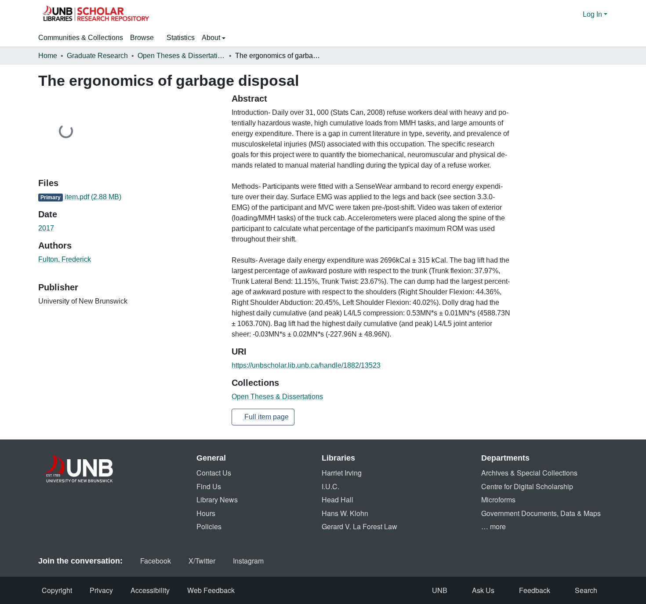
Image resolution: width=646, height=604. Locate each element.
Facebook (155, 561)
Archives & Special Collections (529, 473)
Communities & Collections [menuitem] (80, 37)
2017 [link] (46, 228)
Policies (208, 526)
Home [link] (47, 55)
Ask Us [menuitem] (483, 590)
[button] (95, 15)
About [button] (212, 37)
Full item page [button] (266, 417)
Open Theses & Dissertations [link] (181, 55)
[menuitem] (145, 38)
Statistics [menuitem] (181, 37)
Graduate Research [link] (97, 55)
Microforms (498, 499)
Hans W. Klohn (345, 513)
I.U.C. (330, 486)
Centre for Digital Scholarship (527, 486)
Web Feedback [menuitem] (211, 590)
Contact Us (213, 473)
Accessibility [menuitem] (150, 590)
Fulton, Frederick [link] (64, 259)
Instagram (248, 561)
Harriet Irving (342, 473)
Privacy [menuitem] (101, 590)
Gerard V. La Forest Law (359, 526)
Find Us (208, 486)
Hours (205, 513)
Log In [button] (593, 14)
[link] (129, 197)
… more (493, 526)
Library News (217, 499)
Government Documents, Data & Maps (541, 513)
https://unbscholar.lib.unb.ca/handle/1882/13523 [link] (306, 365)
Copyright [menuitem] (57, 590)
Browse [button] (142, 37)
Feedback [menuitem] (534, 590)
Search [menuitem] (586, 590)
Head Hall (337, 499)
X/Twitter (202, 561)
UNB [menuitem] (439, 590)
